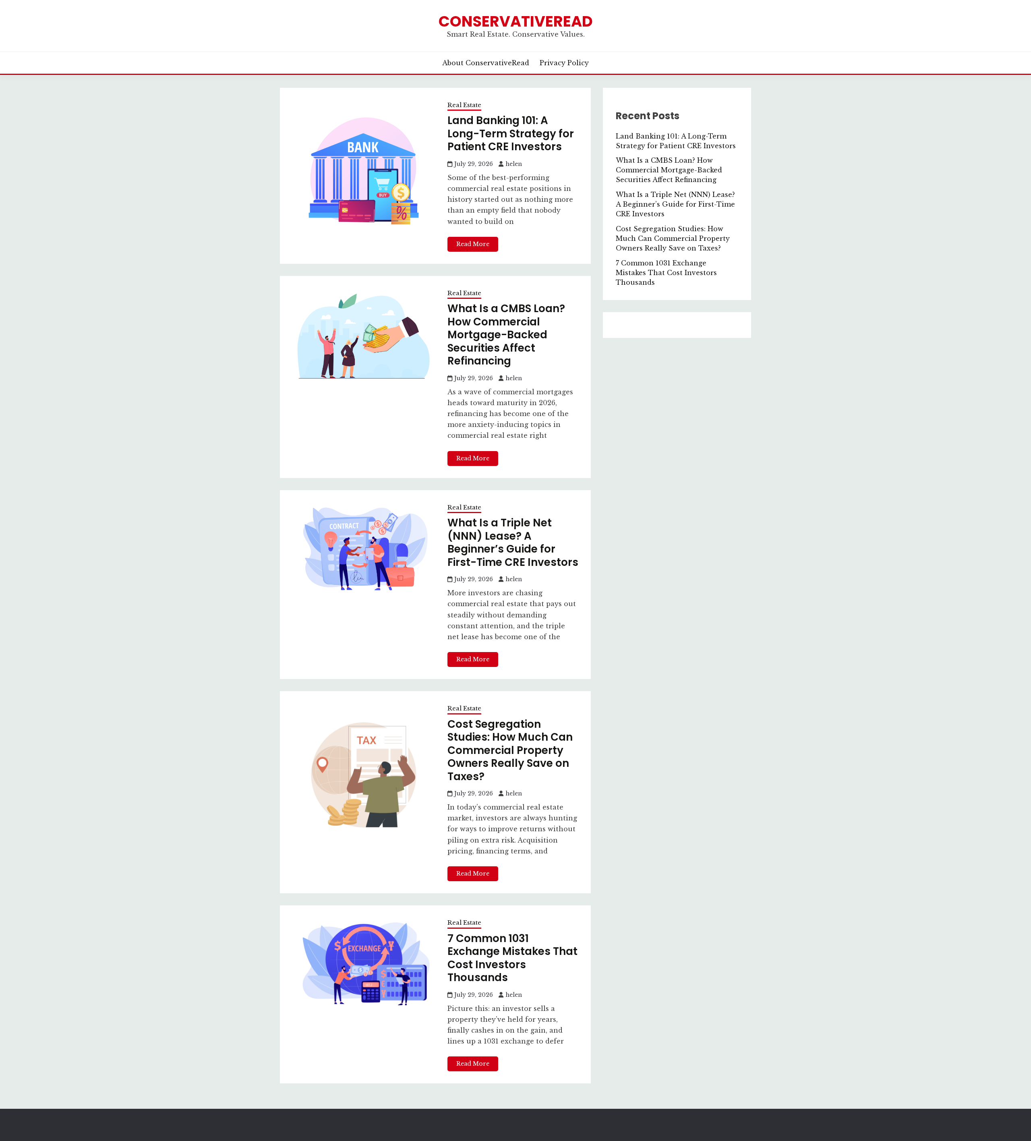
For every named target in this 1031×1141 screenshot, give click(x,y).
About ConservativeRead (485, 63)
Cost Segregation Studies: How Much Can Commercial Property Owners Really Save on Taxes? (510, 750)
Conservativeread (516, 21)
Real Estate (464, 105)
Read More (472, 244)
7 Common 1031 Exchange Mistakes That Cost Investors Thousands (512, 958)
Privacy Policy (564, 63)
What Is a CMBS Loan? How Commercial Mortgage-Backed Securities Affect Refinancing (506, 334)
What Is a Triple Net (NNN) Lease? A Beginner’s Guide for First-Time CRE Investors (512, 542)
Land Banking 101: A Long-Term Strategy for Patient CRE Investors (510, 133)
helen (513, 164)
